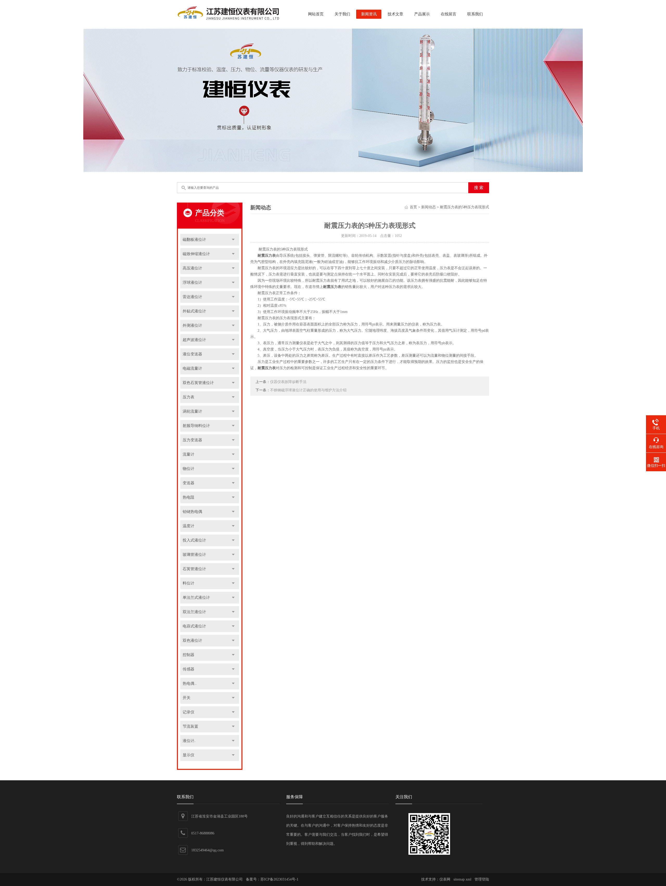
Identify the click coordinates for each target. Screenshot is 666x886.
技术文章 (395, 14)
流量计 (188, 454)
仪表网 (444, 879)
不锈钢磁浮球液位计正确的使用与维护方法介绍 (308, 390)
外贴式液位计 (194, 311)
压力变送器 (192, 440)
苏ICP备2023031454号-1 (279, 879)
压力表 (188, 397)
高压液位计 (192, 268)
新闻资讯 (369, 14)
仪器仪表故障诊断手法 (288, 382)
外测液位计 (192, 325)
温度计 (188, 526)
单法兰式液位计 (196, 597)
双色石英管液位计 (198, 383)
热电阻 (188, 497)
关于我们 (342, 14)
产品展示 (422, 14)
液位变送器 (192, 354)
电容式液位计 (194, 626)
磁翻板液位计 (194, 239)
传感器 (188, 669)
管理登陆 (482, 879)
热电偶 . (189, 683)
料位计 (188, 583)
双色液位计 (192, 640)
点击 (233, 240)
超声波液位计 (194, 340)
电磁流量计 (192, 368)
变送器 (188, 483)
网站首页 (316, 14)
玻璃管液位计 (194, 554)
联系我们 (475, 14)
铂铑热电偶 (192, 512)
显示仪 (188, 755)
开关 (186, 698)
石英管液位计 (194, 569)
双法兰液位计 (194, 612)
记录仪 (188, 712)
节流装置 (190, 726)
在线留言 (448, 14)
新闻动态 (428, 207)
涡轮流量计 (192, 411)
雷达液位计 (192, 297)
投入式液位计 (194, 540)
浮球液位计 (192, 282)
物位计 (188, 469)
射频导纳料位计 (196, 426)
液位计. (189, 741)
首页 (413, 207)
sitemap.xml (462, 879)
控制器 (188, 655)
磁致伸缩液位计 (196, 254)
